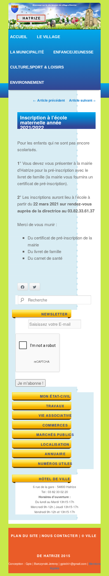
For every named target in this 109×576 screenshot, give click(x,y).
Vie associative (55, 415)
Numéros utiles (55, 463)
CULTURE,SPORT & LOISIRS (37, 67)
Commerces (55, 425)
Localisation (55, 444)
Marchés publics (55, 434)
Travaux (55, 405)
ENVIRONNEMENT (27, 82)
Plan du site (24, 535)
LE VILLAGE (48, 37)
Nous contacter (60, 535)
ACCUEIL (18, 37)
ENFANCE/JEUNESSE (73, 52)
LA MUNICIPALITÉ (27, 52)
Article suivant (82, 100)
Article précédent (49, 100)
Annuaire (55, 453)
